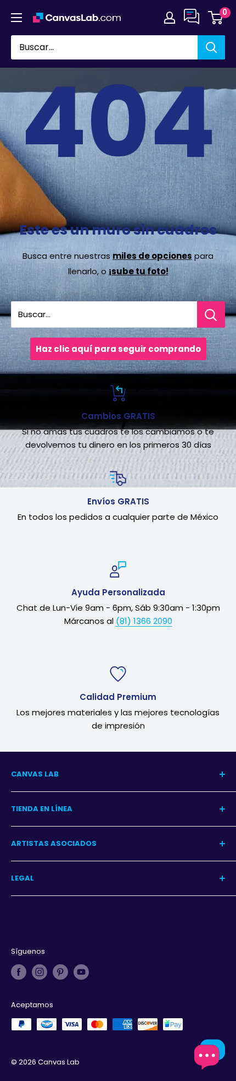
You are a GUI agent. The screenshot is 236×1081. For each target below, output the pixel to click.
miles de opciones (152, 256)
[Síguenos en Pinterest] (60, 972)
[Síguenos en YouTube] (81, 972)
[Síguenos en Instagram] (39, 972)
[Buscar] (211, 47)
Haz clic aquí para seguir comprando (118, 349)
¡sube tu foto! (138, 271)
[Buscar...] (211, 314)
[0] (216, 17)
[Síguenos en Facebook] (18, 972)
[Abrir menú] (16, 17)
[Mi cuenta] (169, 18)
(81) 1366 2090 (144, 621)
